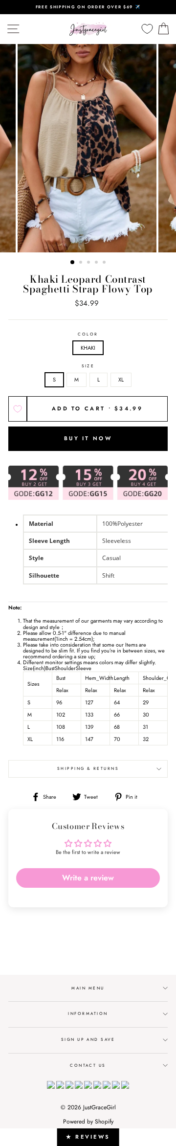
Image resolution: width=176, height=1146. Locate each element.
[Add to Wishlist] (17, 409)
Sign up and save (88, 1039)
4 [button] (97, 263)
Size (88, 366)
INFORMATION (88, 1013)
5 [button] (105, 263)
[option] (88, 7)
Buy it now (88, 438)
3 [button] (89, 263)
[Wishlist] (147, 29)
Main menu (87, 988)
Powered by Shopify (88, 1121)
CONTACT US (88, 1065)
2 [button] (81, 263)
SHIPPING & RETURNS (88, 768)
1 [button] (72, 262)
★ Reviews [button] (88, 1137)
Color (88, 334)
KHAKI (88, 348)
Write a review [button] (88, 877)
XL (121, 379)
